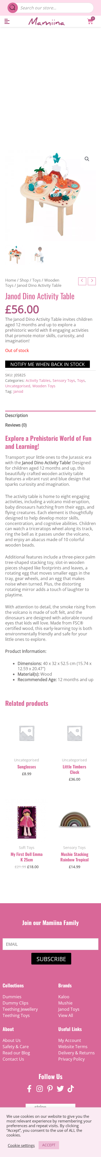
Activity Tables (38, 380)
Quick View (26, 749)
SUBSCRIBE (51, 959)
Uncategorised (17, 385)
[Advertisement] (50, 80)
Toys (36, 280)
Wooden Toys (43, 385)
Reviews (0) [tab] (16, 425)
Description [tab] (16, 415)
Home (10, 280)
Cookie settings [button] (21, 1145)
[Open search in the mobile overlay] (51, 8)
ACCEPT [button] (48, 1144)
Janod (18, 391)
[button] (7, 21)
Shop (24, 280)
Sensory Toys (64, 380)
